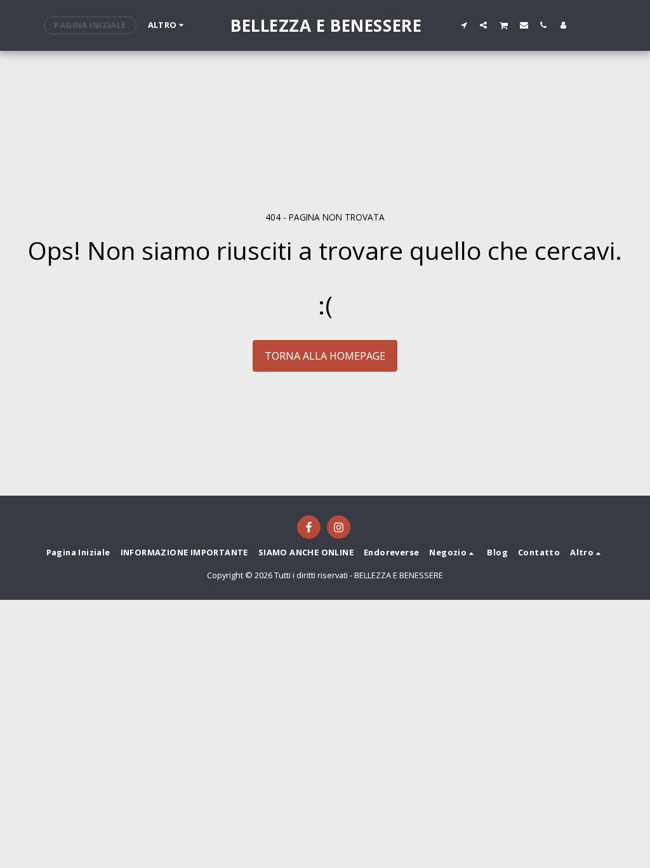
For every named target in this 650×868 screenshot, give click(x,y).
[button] (463, 24)
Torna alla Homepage (325, 356)
